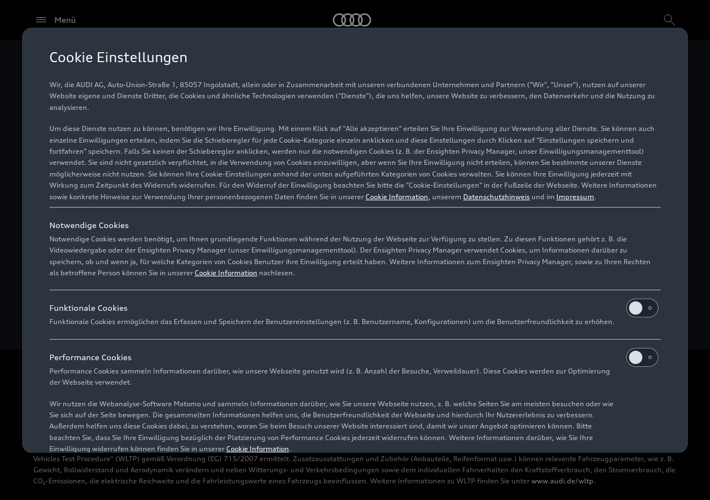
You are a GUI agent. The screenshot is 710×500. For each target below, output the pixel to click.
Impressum (575, 197)
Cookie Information (397, 197)
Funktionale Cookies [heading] (88, 307)
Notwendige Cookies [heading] (89, 225)
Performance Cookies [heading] (90, 357)
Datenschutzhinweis (496, 197)
